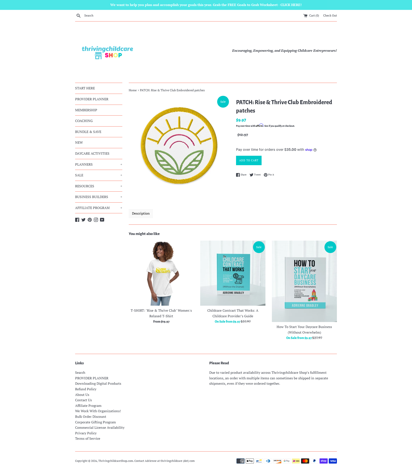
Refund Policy (85, 389)
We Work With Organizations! (98, 411)
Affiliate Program (88, 405)
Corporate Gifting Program (95, 422)
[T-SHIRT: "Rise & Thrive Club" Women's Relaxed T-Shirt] (161, 273)
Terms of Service (87, 438)
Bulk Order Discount (90, 416)
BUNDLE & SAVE (88, 131)
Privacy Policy (86, 433)
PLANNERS (98, 164)
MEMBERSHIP (86, 110)
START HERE (85, 88)
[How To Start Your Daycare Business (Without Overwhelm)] (304, 281)
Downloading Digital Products (98, 383)
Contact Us (83, 400)
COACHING (84, 120)
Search (80, 372)
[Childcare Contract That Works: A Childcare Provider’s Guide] (232, 273)
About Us (82, 394)
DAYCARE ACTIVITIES (92, 153)
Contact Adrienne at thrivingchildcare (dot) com (164, 461)
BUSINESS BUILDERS (98, 196)
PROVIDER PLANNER (91, 99)
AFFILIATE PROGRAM (98, 207)
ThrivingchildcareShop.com (115, 461)
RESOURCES (98, 186)
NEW (79, 142)
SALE (98, 175)
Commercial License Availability (99, 427)
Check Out (330, 15)
